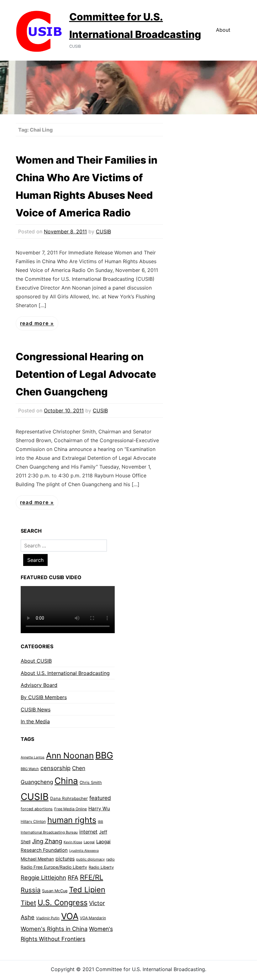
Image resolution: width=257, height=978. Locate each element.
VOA (69, 916)
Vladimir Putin (48, 918)
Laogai (89, 842)
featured (100, 798)
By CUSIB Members (44, 697)
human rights (71, 820)
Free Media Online (70, 809)
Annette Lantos (33, 757)
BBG (104, 755)
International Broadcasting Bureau (49, 832)
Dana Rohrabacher (69, 798)
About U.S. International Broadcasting (65, 673)
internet (88, 832)
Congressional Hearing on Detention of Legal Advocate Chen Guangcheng (86, 374)
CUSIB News (35, 709)
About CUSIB (36, 661)
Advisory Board (39, 685)
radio (110, 859)
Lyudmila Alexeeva (84, 851)
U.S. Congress (62, 902)
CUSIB (103, 231)
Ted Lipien (87, 889)
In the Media (35, 721)
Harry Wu (99, 809)
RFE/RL (91, 877)
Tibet (28, 903)
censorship (55, 767)
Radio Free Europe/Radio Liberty (54, 867)
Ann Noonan (70, 755)
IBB (100, 822)
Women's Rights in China (54, 928)
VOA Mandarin (93, 918)
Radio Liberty (101, 867)
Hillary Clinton (33, 821)
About (223, 30)
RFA (73, 877)
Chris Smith (91, 782)
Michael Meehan (37, 858)
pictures (65, 859)
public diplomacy (90, 859)
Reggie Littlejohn (43, 877)
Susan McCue (54, 890)
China (66, 780)
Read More (35, 323)
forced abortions (37, 809)
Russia (30, 890)
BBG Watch (30, 769)
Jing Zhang (47, 841)
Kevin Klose (73, 842)
